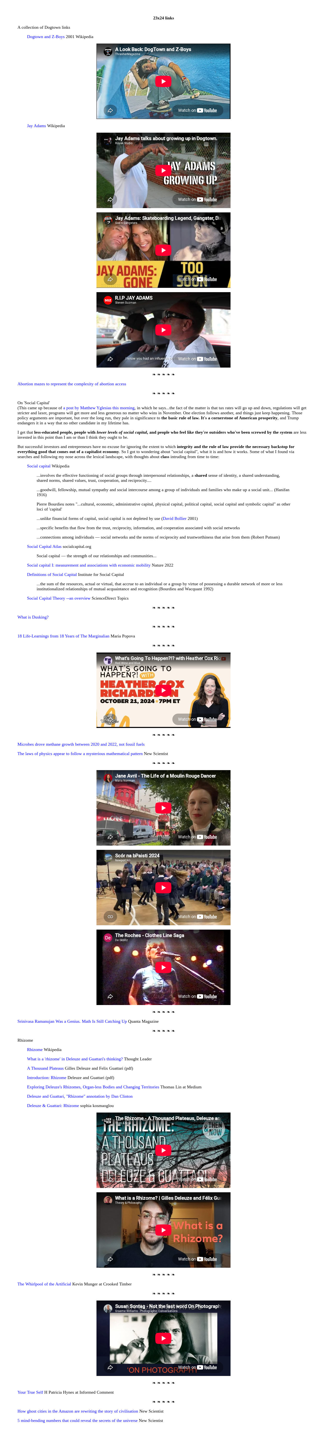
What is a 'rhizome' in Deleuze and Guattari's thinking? (75, 1059)
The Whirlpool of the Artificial (44, 1284)
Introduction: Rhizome (46, 1077)
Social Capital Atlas (44, 546)
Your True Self (30, 1392)
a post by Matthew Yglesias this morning (99, 407)
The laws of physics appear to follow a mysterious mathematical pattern (80, 753)
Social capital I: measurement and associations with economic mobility (89, 565)
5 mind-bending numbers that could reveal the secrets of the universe (77, 1420)
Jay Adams (36, 125)
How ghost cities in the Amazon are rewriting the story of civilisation (77, 1411)
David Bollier (174, 518)
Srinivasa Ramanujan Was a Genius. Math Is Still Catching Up (72, 1021)
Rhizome (35, 1049)
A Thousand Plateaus (45, 1068)
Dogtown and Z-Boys (46, 36)
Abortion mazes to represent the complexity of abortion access (71, 383)
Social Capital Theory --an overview (58, 598)
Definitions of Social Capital (52, 574)
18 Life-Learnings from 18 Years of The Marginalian (63, 636)
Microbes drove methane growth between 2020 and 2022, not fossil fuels (81, 744)
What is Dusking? (33, 617)
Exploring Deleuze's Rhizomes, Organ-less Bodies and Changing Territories (93, 1087)
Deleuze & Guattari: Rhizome (53, 1105)
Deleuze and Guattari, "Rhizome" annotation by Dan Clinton (80, 1096)
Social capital (39, 466)
